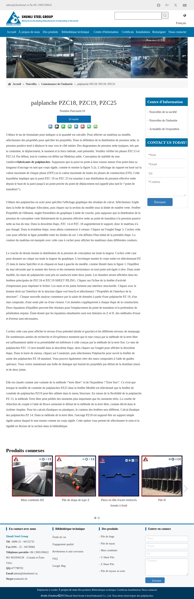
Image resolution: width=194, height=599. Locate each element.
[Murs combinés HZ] (32, 476)
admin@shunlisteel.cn (18, 5)
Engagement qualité (63, 544)
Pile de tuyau (108, 543)
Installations (134, 589)
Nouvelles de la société (163, 112)
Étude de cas (59, 537)
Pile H (162, 500)
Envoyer (160, 202)
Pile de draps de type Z (75, 500)
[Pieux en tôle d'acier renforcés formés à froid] (118, 476)
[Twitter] (176, 5)
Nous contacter (149, 589)
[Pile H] (162, 476)
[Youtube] (185, 5)
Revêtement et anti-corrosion (67, 551)
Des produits (84, 589)
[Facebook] (159, 5)
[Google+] (167, 5)
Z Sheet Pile (107, 564)
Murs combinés (109, 550)
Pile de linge (107, 536)
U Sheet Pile (107, 557)
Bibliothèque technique (104, 589)
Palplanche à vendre (47, 589)
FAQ (55, 558)
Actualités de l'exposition (164, 129)
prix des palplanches (142, 595)
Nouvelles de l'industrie (163, 120)
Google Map (59, 566)
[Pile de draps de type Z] (75, 476)
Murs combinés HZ (32, 500)
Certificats (122, 589)
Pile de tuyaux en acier (113, 571)
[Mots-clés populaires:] (165, 15)
